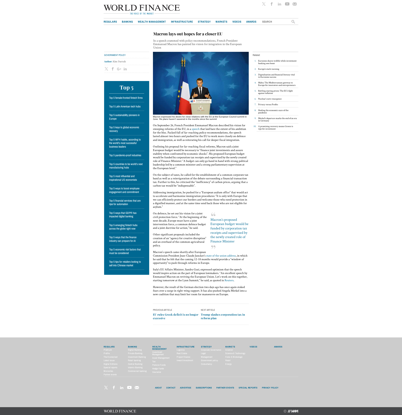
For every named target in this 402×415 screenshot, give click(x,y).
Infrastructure (182, 21)
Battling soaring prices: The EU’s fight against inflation (275, 92)
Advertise (185, 387)
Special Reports (248, 387)
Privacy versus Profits (268, 104)
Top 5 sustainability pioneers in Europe (124, 117)
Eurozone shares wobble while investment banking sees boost (277, 62)
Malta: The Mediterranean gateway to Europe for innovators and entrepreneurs (277, 83)
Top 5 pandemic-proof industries (125, 155)
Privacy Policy (270, 387)
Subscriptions (204, 387)
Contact (171, 387)
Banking (127, 21)
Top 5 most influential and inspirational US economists (123, 178)
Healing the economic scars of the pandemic (273, 111)
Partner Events (225, 387)
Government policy (115, 55)
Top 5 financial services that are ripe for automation (125, 202)
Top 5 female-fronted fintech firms (126, 97)
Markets (221, 21)
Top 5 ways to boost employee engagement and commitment (124, 190)
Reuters (229, 280)
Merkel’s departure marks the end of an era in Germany (277, 119)
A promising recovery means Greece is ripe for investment (275, 127)
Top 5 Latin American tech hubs (125, 106)
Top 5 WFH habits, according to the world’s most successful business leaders (125, 143)
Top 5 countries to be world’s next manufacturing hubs (126, 166)
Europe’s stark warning (268, 68)
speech (196, 129)
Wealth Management (152, 21)
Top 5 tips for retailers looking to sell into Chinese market (125, 263)
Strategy (204, 21)
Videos (236, 21)
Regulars (110, 21)
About (158, 387)
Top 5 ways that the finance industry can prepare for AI (122, 239)
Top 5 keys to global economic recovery (124, 129)
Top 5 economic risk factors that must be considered (125, 251)
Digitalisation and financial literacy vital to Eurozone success (276, 75)
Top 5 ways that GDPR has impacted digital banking (122, 214)
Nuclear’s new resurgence (270, 98)
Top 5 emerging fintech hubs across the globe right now (123, 227)
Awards (251, 21)
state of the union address (221, 256)
